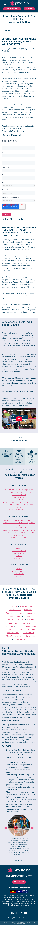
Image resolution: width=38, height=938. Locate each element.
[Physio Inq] (20, 3)
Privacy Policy (5, 922)
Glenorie (10, 620)
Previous (5, 828)
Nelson (8, 629)
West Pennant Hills (13, 636)
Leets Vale (13, 623)
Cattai (11, 616)
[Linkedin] (12, 913)
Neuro (19, 507)
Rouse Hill (32, 629)
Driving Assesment (19, 538)
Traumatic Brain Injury (19, 510)
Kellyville (20, 620)
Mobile (19, 548)
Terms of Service (12, 922)
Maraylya (9, 626)
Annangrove (12, 606)
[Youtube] (25, 913)
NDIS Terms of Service (21, 922)
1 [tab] (16, 860)
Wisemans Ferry (20, 639)
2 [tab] (18, 860)
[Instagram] (21, 913)
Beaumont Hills (15, 610)
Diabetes (19, 576)
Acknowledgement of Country (19, 923)
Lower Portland (26, 623)
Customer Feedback (31, 922)
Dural (19, 616)
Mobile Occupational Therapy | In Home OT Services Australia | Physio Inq (19, 522)
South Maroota (28, 633)
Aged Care (19, 500)
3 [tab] (21, 860)
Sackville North (13, 633)
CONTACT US (19, 882)
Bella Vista (28, 610)
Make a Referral (12, 8)
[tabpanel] (19, 835)
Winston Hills (30, 636)
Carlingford (19, 613)
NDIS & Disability (19, 495)
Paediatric (19, 497)
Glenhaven (28, 616)
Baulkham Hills (26, 606)
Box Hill (9, 613)
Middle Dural (31, 626)
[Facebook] (16, 913)
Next (32, 828)
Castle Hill (31, 613)
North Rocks (19, 629)
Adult (19, 556)
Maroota (19, 626)
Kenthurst (31, 620)
